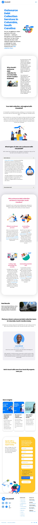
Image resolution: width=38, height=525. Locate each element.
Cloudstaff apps (14, 282)
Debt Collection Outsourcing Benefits (29, 416)
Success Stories (23, 506)
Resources (22, 510)
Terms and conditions (11, 522)
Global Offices (23, 508)
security (15, 279)
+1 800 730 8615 (32, 500)
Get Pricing (22, 515)
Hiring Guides (22, 501)
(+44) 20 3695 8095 (32, 506)
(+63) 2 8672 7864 (32, 511)
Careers (21, 512)
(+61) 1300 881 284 (32, 503)
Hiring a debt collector (9, 160)
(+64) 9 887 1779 (32, 508)
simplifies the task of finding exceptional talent (12, 238)
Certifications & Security (23, 504)
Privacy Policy (29, 474)
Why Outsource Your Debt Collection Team (18, 416)
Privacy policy (3, 522)
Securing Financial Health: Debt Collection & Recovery (7, 416)
